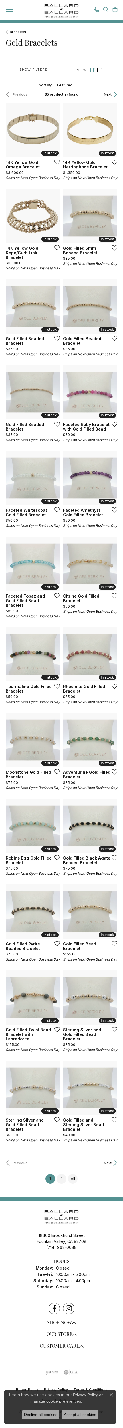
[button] (105, 10)
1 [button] (52, 1178)
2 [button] (61, 1178)
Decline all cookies (40, 1414)
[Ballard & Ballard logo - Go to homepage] (61, 11)
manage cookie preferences (55, 1401)
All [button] (73, 1178)
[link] (96, 10)
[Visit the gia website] (71, 1372)
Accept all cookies (80, 1414)
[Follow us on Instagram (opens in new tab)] (68, 1308)
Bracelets (18, 32)
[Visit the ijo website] (51, 1372)
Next (108, 94)
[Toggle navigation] (9, 9)
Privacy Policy (85, 1395)
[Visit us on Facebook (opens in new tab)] (54, 1308)
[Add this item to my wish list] (55, 161)
